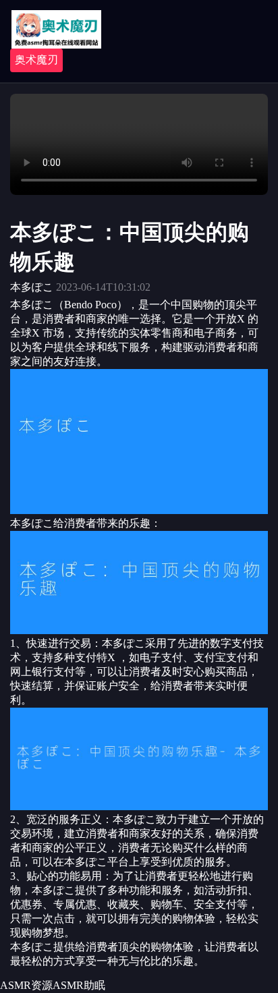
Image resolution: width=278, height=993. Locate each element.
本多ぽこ (31, 287)
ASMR (68, 985)
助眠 (94, 985)
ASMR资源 (26, 985)
